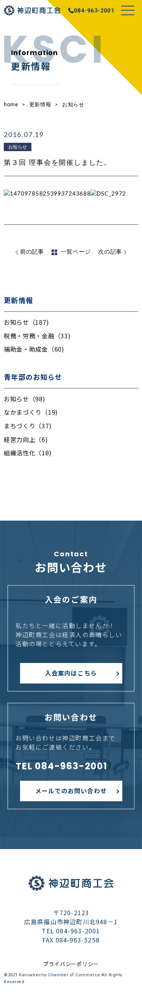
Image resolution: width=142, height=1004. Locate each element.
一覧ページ (76, 252)
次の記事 (110, 252)
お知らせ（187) (26, 322)
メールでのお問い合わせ (71, 790)
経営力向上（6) (26, 439)
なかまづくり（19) (31, 412)
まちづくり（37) (27, 425)
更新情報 (40, 104)
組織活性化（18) (27, 452)
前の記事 (32, 252)
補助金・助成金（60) (34, 349)
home (11, 104)
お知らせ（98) (24, 398)
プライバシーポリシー (71, 964)
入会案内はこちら (71, 672)
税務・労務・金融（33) (37, 335)
